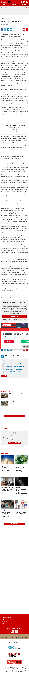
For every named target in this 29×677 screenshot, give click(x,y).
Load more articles (14, 416)
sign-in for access (23, 319)
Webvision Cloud (18, 673)
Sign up (4, 375)
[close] (28, 26)
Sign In (3, 636)
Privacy (3, 619)
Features (17, 7)
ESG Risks (3, 18)
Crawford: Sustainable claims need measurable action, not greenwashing (20, 469)
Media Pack (11, 637)
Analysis (4, 7)
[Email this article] (11, 29)
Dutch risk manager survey (15, 402)
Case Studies (10, 7)
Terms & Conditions (6, 617)
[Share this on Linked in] (8, 29)
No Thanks (9, 341)
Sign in (10, 26)
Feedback (4, 637)
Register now (14, 316)
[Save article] (27, 29)
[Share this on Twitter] (5, 29)
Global (5, 4)
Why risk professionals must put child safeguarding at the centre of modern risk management (21, 491)
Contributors (22, 636)
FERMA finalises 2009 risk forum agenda (11, 410)
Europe (24, 4)
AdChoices (4, 621)
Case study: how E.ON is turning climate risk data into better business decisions (7, 490)
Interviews (22, 7)
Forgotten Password (11, 636)
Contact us (4, 615)
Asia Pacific (14, 4)
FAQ (3, 625)
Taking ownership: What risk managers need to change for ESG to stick (21, 513)
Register (17, 442)
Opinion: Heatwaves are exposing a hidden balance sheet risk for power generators (7, 469)
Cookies (3, 623)
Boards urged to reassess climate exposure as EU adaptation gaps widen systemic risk (7, 513)
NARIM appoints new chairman (16, 393)
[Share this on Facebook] (2, 29)
